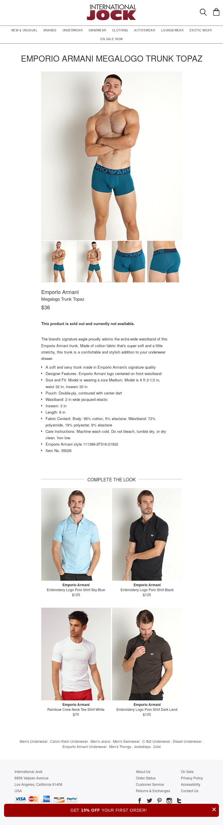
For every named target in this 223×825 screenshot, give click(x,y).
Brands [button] (50, 30)
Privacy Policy (192, 777)
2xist (157, 746)
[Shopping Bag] (216, 12)
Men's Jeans (100, 741)
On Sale (187, 771)
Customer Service (150, 784)
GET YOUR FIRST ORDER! (144, 809)
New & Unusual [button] (24, 30)
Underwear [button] (72, 30)
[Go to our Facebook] (139, 801)
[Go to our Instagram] (169, 801)
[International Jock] (111, 5)
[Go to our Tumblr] (179, 801)
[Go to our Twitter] (149, 801)
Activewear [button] (144, 30)
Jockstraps (142, 746)
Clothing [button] (120, 30)
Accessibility (190, 784)
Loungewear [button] (172, 30)
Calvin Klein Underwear (69, 741)
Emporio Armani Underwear (84, 746)
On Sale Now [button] (111, 39)
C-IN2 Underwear (156, 741)
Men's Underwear (34, 741)
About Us (143, 771)
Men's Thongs (120, 746)
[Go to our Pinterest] (159, 801)
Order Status (146, 777)
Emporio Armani (60, 291)
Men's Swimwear (126, 741)
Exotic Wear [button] (201, 30)
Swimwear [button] (97, 30)
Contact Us (189, 790)
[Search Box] (203, 12)
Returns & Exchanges (153, 790)
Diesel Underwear (187, 741)
